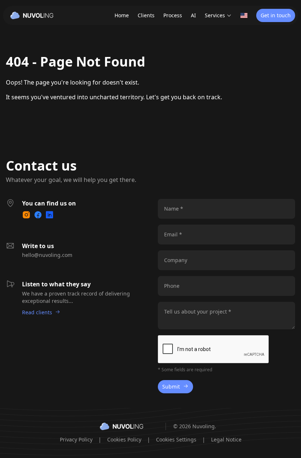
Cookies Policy (124, 439)
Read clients (37, 312)
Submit (171, 386)
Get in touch (276, 15)
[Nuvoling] (31, 15)
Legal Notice (226, 439)
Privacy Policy (76, 439)
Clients (146, 15)
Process (172, 15)
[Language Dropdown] (244, 15)
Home (122, 15)
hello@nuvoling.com (47, 254)
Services (215, 15)
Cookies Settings (176, 439)
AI (193, 15)
